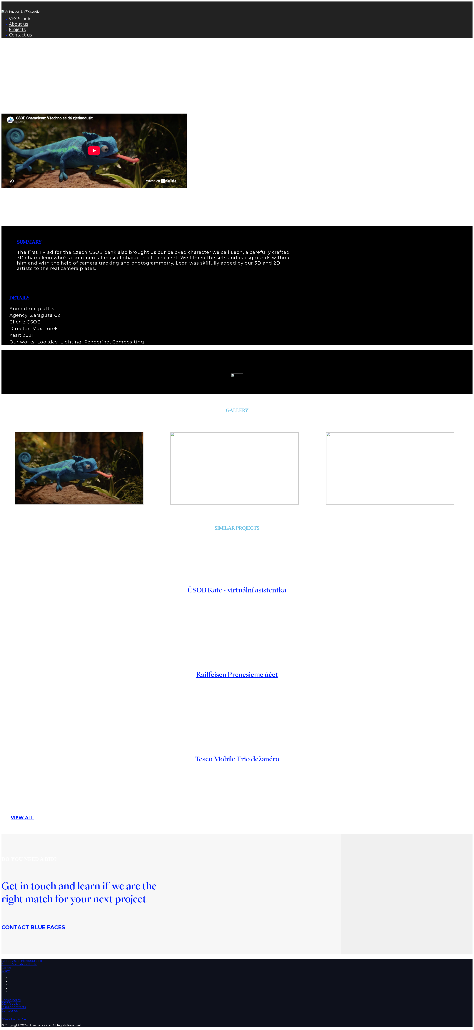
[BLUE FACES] (2, 11)
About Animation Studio (19, 964)
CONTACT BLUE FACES (33, 927)
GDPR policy (10, 1003)
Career (6, 968)
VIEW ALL (22, 817)
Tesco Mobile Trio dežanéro (237, 759)
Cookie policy (11, 1000)
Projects (17, 29)
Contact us (20, 34)
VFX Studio (20, 18)
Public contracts (13, 1007)
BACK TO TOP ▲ (13, 1019)
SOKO (5, 971)
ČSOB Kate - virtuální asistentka (237, 590)
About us (18, 24)
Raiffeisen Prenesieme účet (237, 674)
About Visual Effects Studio (21, 961)
